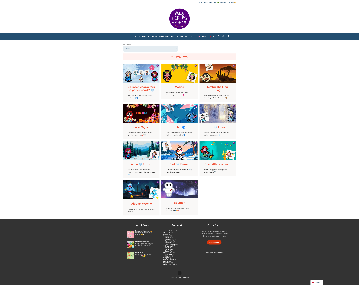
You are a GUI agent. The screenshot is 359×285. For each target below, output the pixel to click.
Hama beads (163, 36)
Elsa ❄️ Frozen (217, 127)
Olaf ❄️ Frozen (179, 164)
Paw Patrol (168, 241)
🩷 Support (202, 36)
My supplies (152, 36)
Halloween (168, 248)
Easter (167, 251)
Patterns (142, 36)
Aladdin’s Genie (141, 203)
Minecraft (168, 256)
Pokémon (168, 242)
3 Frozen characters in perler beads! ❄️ (142, 88)
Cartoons (166, 236)
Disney (167, 237)
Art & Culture (167, 232)
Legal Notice (209, 252)
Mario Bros (168, 254)
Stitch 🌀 (180, 127)
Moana (179, 87)
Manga (165, 258)
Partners (183, 36)
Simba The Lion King (218, 88)
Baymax (179, 202)
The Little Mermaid (217, 164)
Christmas (168, 249)
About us (174, 36)
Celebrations (167, 246)
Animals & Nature (169, 231)
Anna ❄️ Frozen (141, 164)
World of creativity (169, 264)
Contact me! (214, 242)
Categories (127, 44)
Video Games (167, 253)
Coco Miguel (141, 127)
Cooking (166, 234)
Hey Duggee (169, 239)
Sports (165, 261)
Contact (192, 36)
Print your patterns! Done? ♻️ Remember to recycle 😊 (217, 2)
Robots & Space (168, 259)
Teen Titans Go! (170, 244)
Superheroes (167, 263)
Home (134, 36)
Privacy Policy (218, 252)
